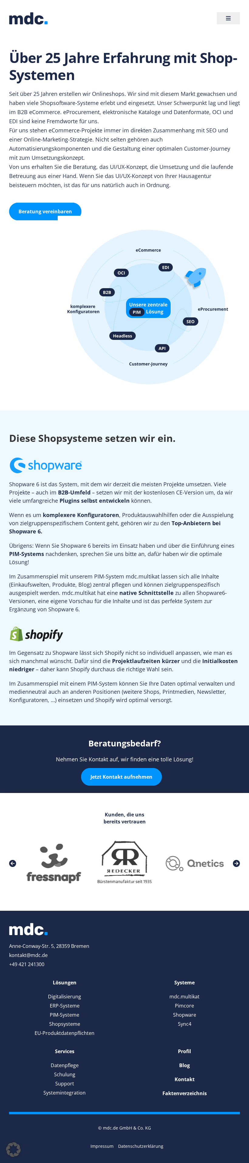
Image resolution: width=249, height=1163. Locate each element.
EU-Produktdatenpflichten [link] (64, 1033)
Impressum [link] (102, 1146)
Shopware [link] (184, 1014)
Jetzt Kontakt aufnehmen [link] (121, 777)
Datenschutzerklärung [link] (140, 1146)
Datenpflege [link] (65, 1065)
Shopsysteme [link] (64, 1024)
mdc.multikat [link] (184, 996)
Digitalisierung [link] (64, 996)
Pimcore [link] (184, 1005)
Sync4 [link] (184, 1024)
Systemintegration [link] (64, 1092)
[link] (28, 18)
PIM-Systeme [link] (64, 1014)
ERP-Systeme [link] (65, 1005)
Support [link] (64, 1083)
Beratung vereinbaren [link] (45, 211)
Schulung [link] (64, 1074)
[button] (13, 1149)
